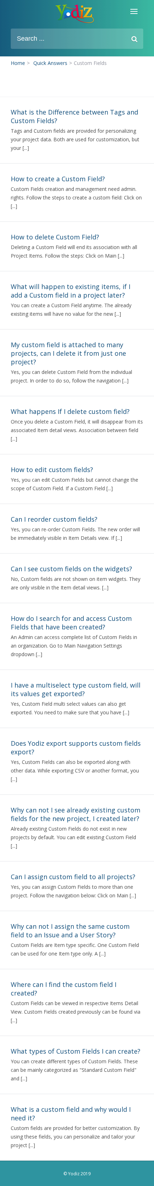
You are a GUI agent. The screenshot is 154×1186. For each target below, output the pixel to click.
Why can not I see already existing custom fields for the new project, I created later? (75, 814)
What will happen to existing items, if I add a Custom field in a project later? (70, 290)
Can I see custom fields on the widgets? (71, 568)
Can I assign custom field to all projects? (73, 876)
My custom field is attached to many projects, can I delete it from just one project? (68, 353)
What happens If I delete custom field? (70, 411)
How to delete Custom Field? (55, 237)
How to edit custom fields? (52, 469)
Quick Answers (50, 63)
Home (18, 63)
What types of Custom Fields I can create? (75, 1051)
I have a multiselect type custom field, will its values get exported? (75, 689)
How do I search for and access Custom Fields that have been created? (71, 622)
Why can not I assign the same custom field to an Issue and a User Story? (70, 930)
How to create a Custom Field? (58, 178)
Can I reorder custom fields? (54, 519)
